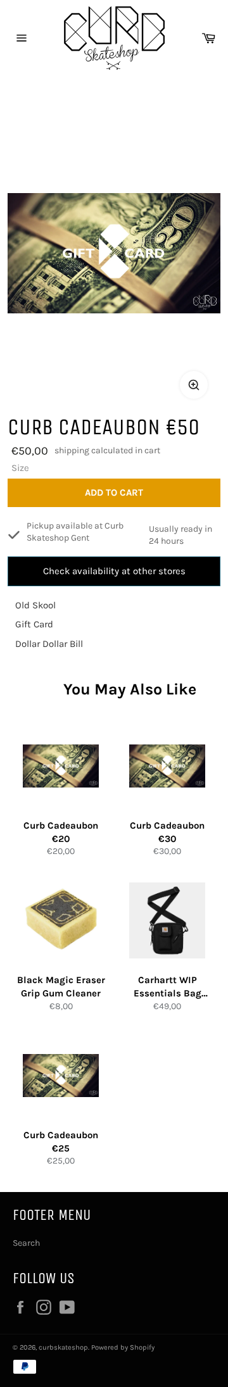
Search (26, 1243)
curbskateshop (63, 1347)
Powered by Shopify (123, 1347)
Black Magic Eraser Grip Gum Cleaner (61, 986)
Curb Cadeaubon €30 (167, 832)
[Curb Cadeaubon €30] (167, 766)
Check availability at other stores (114, 571)
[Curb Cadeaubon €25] (61, 1075)
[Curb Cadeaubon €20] (61, 766)
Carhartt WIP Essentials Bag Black (167, 987)
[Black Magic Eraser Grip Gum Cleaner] (61, 920)
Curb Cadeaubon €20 (60, 832)
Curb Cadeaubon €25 (60, 1141)
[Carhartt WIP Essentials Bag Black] (167, 920)
